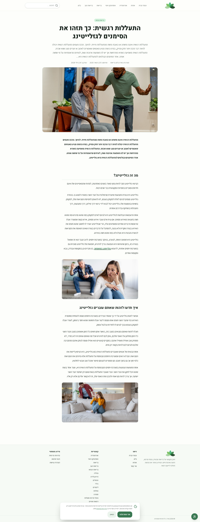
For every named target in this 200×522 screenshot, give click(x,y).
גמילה (96, 473)
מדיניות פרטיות (54, 455)
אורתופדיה (123, 5)
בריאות (99, 5)
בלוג (79, 5)
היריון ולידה (94, 476)
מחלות (95, 491)
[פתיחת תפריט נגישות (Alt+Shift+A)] (194, 516)
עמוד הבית (143, 5)
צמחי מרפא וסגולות (91, 498)
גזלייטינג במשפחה (102, 248)
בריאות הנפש (100, 20)
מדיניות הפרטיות (101, 509)
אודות (133, 5)
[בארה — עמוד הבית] (170, 5)
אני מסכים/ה (125, 514)
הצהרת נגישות (55, 462)
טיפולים (95, 480)
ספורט (96, 494)
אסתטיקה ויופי (110, 5)
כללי (96, 484)
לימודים (95, 487)
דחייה (112, 514)
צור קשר (134, 466)
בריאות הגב (89, 5)
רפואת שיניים (93, 501)
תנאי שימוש (56, 459)
